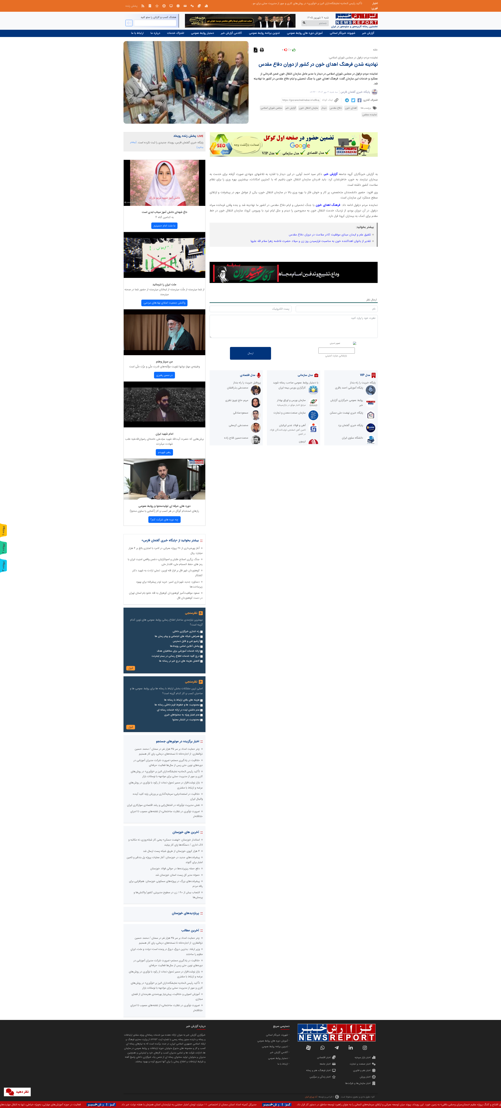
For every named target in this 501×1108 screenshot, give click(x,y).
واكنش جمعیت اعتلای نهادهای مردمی (164, 303)
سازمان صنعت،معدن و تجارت (289, 413)
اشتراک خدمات (175, 33)
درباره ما (155, 33)
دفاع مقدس (336, 108)
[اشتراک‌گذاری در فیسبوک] (359, 100)
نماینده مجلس (369, 115)
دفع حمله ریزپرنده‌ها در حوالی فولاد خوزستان (175, 868)
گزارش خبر (368, 33)
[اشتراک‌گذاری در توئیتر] (352, 100)
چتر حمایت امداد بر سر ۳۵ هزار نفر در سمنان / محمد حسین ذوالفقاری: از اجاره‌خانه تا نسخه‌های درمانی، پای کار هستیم (297, 3)
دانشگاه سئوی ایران (352, 438)
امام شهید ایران (164, 434)
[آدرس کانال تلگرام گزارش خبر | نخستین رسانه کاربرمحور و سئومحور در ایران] (336, 1047)
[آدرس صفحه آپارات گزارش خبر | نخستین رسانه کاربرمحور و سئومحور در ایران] (308, 1047)
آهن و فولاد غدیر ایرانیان (292, 425)
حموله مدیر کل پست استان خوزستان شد (177, 875)
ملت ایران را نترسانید (164, 284)
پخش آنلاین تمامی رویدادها (185, 646)
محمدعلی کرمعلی (238, 425)
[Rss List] (142, 6)
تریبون (302, 441)
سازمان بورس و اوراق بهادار (291, 400)
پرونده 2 (3, 548)
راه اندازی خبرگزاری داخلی (186, 631)
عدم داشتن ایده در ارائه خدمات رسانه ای (178, 710)
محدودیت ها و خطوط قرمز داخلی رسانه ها (177, 705)
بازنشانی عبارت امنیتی (336, 356)
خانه (375, 50)
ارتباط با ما (137, 33)
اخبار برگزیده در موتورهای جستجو (177, 741)
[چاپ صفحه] (261, 50)
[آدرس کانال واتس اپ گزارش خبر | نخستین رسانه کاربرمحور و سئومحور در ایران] (322, 1047)
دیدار (324, 108)
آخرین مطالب (190, 930)
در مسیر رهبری (164, 375)
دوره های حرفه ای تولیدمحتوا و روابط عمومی (164, 506)
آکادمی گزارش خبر (231, 33)
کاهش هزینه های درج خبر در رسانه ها (179, 661)
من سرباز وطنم (164, 361)
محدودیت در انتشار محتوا (186, 720)
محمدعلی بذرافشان (237, 388)
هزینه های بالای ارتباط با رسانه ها (182, 700)
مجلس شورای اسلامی (271, 108)
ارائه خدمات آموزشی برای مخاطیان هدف (178, 651)
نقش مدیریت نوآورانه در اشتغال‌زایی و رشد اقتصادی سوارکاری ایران (163, 805)
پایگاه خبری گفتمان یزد (350, 425)
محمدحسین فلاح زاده (236, 438)
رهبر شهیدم (164, 452)
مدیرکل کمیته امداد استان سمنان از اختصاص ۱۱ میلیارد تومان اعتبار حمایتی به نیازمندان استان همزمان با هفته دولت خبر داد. (419, 1104)
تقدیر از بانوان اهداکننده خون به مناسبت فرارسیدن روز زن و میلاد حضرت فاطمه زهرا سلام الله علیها (310, 241)
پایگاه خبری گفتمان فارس (355, 92)
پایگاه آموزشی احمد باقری (349, 388)
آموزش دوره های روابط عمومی (305, 33)
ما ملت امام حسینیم (164, 225)
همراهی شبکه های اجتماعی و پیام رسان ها (177, 636)
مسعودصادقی (240, 413)
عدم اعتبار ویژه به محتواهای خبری (182, 715)
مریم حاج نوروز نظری (236, 400)
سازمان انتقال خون (308, 108)
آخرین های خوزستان (185, 832)
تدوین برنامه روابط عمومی (264, 33)
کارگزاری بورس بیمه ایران (292, 388)
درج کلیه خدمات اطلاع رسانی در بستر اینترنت (175, 656)
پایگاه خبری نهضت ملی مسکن (346, 413)
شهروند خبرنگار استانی (342, 33)
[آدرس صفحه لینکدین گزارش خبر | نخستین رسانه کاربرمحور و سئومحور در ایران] (350, 1047)
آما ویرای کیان (311, 1097)
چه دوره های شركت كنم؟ (164, 519)
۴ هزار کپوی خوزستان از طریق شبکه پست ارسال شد (171, 851)
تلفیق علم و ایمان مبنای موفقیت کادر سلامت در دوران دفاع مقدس (330, 234)
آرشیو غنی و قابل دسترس (186, 641)
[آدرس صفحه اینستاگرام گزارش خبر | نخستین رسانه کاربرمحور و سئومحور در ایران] (364, 1047)
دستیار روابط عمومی (202, 33)
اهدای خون (351, 108)
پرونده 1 (3, 530)
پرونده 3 (3, 566)
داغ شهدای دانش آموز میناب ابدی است (164, 212)
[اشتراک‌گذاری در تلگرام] (346, 100)
